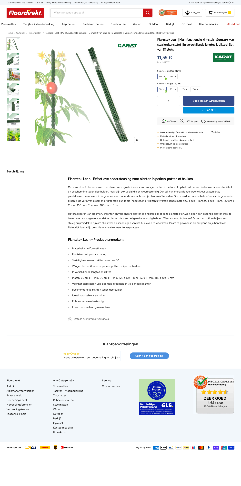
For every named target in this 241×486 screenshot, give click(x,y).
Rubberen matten (93, 24)
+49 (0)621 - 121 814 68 (32, 2)
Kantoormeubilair (209, 24)
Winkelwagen (222, 12)
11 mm (162, 76)
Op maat (186, 24)
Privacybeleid (14, 395)
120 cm (184, 89)
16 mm (173, 76)
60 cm (162, 89)
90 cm (173, 89)
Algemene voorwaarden (20, 390)
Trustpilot (216, 132)
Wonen (137, 24)
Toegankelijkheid (16, 413)
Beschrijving (15, 171)
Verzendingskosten (18, 409)
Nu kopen (209, 110)
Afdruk (10, 386)
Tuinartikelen (34, 33)
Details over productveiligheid (91, 318)
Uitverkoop (233, 24)
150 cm (195, 89)
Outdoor (154, 24)
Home (10, 33)
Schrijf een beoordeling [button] (149, 355)
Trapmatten (68, 24)
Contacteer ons (111, 386)
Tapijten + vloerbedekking (38, 24)
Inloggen (195, 12)
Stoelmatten (118, 24)
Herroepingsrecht (17, 400)
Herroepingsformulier (19, 404)
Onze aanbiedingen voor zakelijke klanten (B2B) (211, 2)
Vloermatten (8, 24)
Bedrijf (170, 24)
